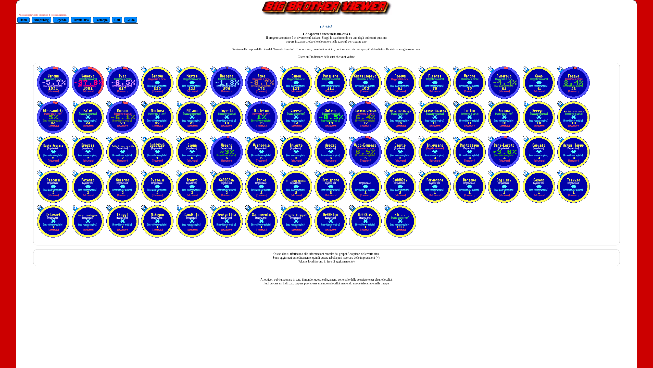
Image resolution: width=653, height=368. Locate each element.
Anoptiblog (41, 20)
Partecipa (101, 20)
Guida (131, 20)
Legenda (61, 20)
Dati (117, 20)
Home (23, 20)
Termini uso (81, 20)
